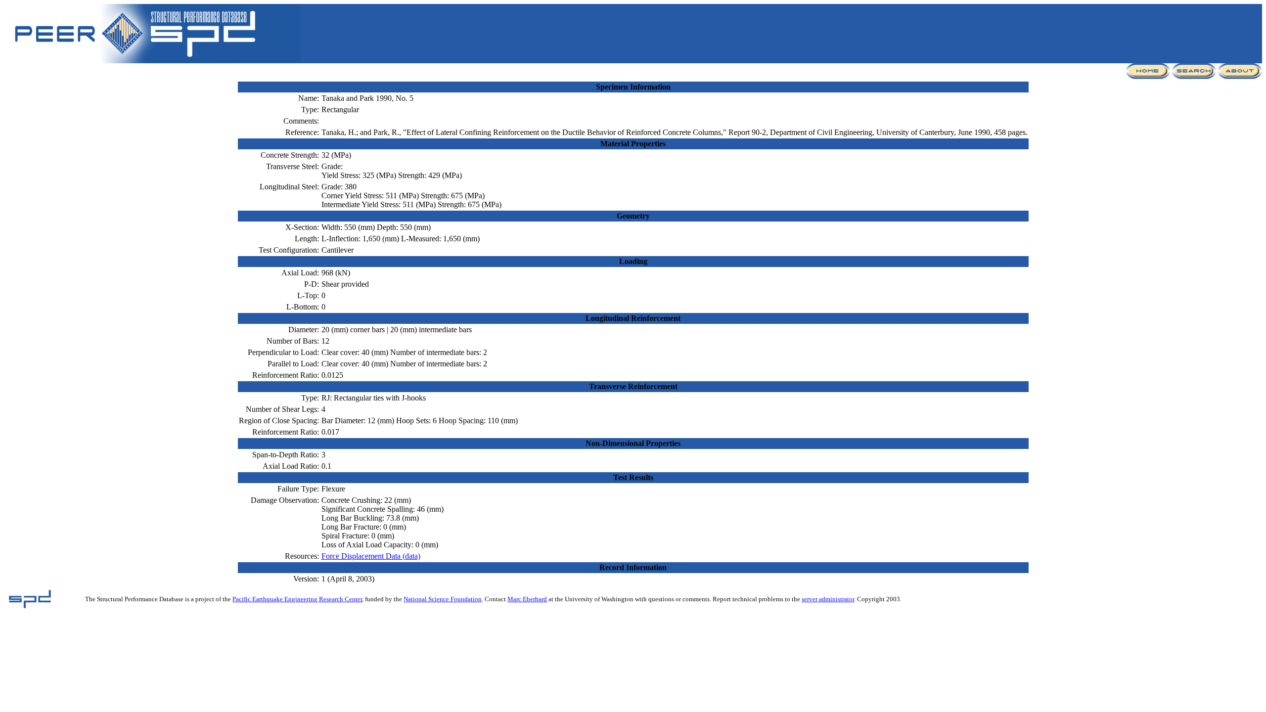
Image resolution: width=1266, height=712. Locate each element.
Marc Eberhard (527, 599)
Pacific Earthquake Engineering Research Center (297, 599)
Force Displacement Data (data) (370, 556)
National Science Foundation (443, 599)
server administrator (828, 599)
